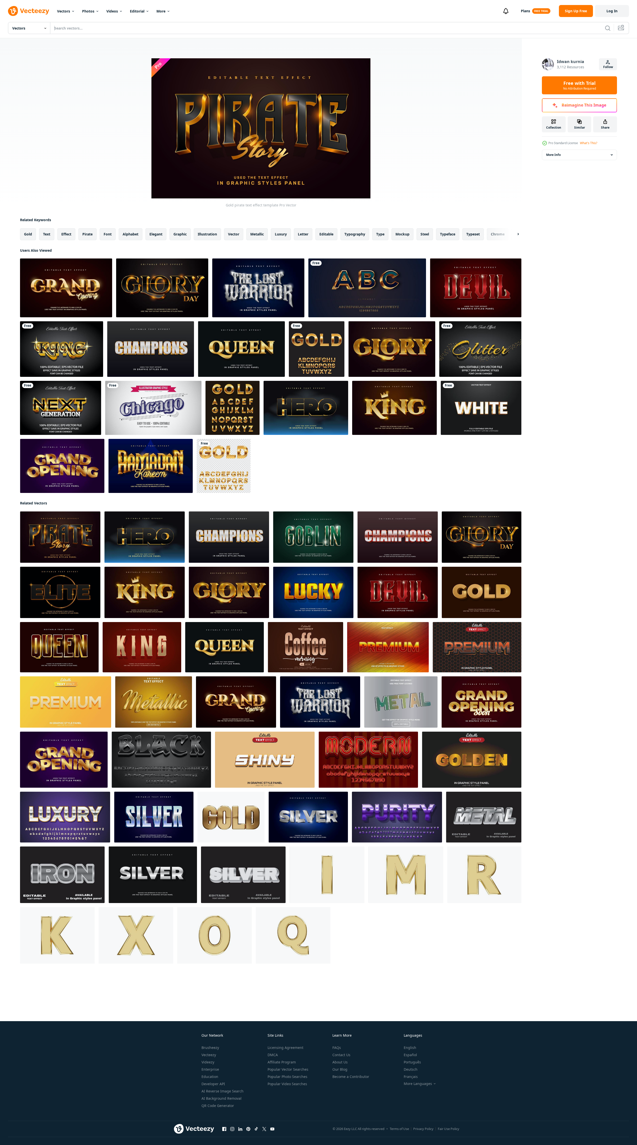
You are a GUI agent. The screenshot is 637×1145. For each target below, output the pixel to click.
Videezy (207, 1062)
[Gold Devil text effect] (475, 287)
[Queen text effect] (59, 647)
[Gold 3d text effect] (231, 817)
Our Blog (339, 1069)
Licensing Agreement (285, 1047)
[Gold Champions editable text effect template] (150, 349)
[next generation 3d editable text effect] (60, 408)
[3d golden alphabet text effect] (327, 874)
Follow (608, 67)
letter (303, 234)
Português (412, 1062)
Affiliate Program (282, 1062)
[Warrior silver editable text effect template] (258, 287)
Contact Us (341, 1054)
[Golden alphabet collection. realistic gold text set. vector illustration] (316, 349)
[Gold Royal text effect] (391, 349)
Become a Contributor (350, 1076)
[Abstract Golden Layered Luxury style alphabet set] (367, 287)
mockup (402, 234)
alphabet (130, 234)
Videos (112, 11)
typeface (447, 234)
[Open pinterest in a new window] (248, 1129)
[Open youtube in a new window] (272, 1129)
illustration (207, 234)
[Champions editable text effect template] (397, 537)
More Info (553, 155)
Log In (611, 11)
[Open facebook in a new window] (224, 1129)
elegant (155, 234)
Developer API (213, 1083)
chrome (498, 234)
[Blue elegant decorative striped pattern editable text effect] (153, 408)
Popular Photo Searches (287, 1076)
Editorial (137, 11)
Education (209, 1076)
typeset (473, 234)
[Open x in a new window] (264, 1129)
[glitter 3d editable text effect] (480, 349)
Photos (88, 11)
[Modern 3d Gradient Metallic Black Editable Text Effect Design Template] (161, 760)
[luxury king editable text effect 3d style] (61, 349)
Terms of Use (399, 1128)
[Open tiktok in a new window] (256, 1129)
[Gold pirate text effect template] (60, 537)
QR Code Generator (217, 1105)
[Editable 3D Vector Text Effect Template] (481, 408)
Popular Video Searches (287, 1083)
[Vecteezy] (28, 11)
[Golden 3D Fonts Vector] (232, 408)
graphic (180, 234)
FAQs (336, 1047)
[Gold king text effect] (394, 408)
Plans (525, 11)
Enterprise (210, 1069)
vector (233, 234)
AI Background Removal (221, 1098)
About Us (340, 1062)
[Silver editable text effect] (308, 817)
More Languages (418, 1084)
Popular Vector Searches (288, 1069)
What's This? (588, 143)
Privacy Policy (423, 1128)
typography (354, 234)
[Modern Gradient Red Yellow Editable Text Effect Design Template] (368, 760)
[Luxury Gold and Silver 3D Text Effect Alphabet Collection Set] (65, 817)
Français (411, 1076)
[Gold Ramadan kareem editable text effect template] (150, 466)
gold (28, 234)
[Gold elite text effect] (60, 592)
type (380, 234)
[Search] (608, 28)
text (46, 234)
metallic (257, 234)
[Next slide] (514, 234)
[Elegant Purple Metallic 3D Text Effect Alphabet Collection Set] (397, 817)
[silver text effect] (243, 874)
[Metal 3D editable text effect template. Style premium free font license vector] (401, 702)
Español (410, 1054)
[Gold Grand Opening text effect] (66, 287)
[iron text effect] (62, 874)
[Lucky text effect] (313, 592)
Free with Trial (579, 85)
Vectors (63, 11)
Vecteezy (208, 1054)
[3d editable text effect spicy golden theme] (471, 760)
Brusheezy (210, 1047)
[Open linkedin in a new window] (240, 1129)
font (108, 234)
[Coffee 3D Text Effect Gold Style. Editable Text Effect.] (305, 647)
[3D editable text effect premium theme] (477, 647)
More (160, 11)
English (410, 1047)
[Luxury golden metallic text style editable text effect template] (153, 702)
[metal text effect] (483, 817)
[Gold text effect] (481, 592)
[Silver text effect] (153, 817)
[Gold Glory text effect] (162, 287)
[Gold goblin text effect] (313, 537)
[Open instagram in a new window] (232, 1129)
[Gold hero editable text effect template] (306, 408)
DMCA (273, 1054)
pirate (87, 234)
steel (424, 234)
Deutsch (410, 1069)
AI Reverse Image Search (222, 1091)
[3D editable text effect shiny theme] (265, 760)
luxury (281, 234)
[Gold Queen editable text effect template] (241, 349)
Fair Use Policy (448, 1128)
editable (326, 234)
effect (66, 234)
